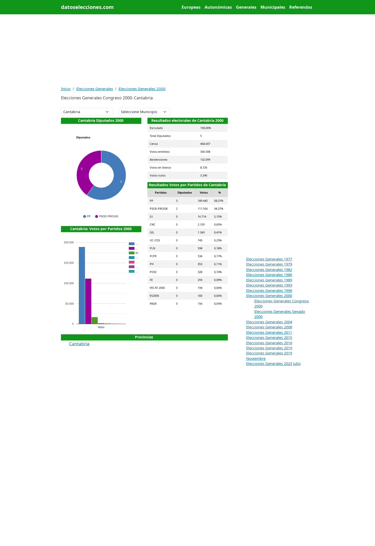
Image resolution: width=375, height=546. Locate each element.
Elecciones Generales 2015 (269, 337)
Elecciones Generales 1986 (269, 274)
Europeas (191, 7)
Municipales (272, 7)
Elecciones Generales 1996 (269, 290)
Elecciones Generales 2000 (142, 88)
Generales (246, 7)
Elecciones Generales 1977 (269, 259)
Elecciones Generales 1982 (269, 269)
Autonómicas (218, 7)
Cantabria (79, 344)
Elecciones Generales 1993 (269, 285)
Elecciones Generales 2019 (269, 347)
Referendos (300, 7)
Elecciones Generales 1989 (269, 279)
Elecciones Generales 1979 (269, 264)
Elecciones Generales (94, 88)
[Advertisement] (187, 50)
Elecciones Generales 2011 (269, 332)
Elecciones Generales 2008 (269, 326)
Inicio (66, 88)
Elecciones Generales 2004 (269, 321)
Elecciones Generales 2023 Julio (273, 363)
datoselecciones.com (87, 7)
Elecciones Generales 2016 (269, 342)
